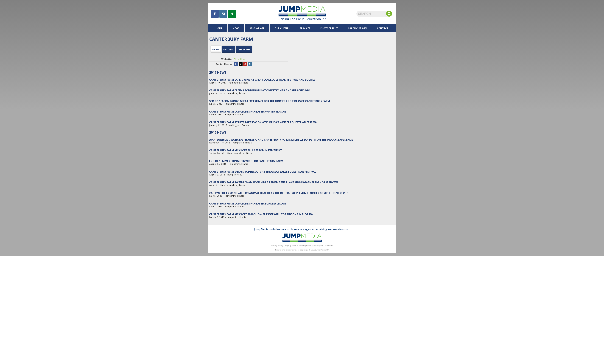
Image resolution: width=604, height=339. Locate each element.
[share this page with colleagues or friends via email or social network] (232, 14)
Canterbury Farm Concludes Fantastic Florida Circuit (247, 203)
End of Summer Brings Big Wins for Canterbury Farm (246, 161)
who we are (257, 28)
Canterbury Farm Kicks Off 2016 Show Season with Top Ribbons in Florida (261, 214)
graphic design (357, 28)
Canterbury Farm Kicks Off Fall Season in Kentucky (245, 150)
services (305, 28)
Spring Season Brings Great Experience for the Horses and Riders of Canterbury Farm (269, 101)
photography (329, 28)
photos (228, 49)
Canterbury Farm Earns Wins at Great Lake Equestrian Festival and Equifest (263, 79)
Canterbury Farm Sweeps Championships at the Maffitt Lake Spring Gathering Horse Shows (273, 182)
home (219, 28)
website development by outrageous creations (312, 245)
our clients (282, 28)
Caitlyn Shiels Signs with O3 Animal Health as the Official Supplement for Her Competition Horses (278, 193)
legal (287, 245)
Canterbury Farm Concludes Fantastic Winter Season (247, 111)
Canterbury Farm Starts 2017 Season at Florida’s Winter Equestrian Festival (263, 122)
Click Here (240, 59)
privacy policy (277, 245)
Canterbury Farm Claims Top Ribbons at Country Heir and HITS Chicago (259, 90)
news (236, 28)
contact (382, 28)
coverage (244, 49)
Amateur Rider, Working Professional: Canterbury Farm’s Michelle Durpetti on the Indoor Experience (281, 139)
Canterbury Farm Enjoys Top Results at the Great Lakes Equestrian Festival (262, 171)
